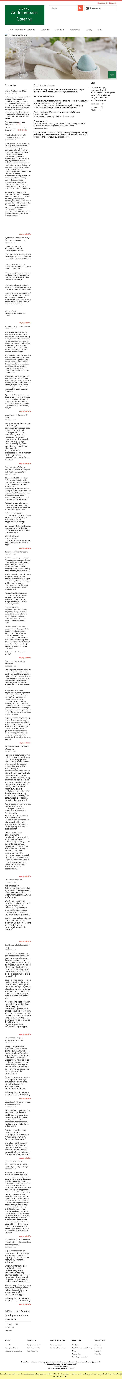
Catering (8, 1324)
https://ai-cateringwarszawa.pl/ (63, 91)
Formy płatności (55, 1345)
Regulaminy (76, 1354)
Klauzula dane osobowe (13, 1351)
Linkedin (98, 1354)
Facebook (98, 1348)
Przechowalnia (32, 1351)
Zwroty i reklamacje (12, 1348)
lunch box (95, 104)
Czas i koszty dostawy (57, 1348)
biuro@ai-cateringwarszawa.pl (14, 111)
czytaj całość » (25, 234)
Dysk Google (22, 130)
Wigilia (93, 110)
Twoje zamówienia (33, 1345)
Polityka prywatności (79, 1357)
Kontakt (8, 1345)
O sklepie (75, 1345)
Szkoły (7, 1327)
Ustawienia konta (33, 1348)
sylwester (94, 107)
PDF (19, 124)
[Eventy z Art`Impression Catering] (61, 58)
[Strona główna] (7, 35)
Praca (74, 1351)
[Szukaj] (80, 8)
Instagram (98, 1351)
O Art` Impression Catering (82, 1348)
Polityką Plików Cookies (55, 1374)
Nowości (8, 1330)
